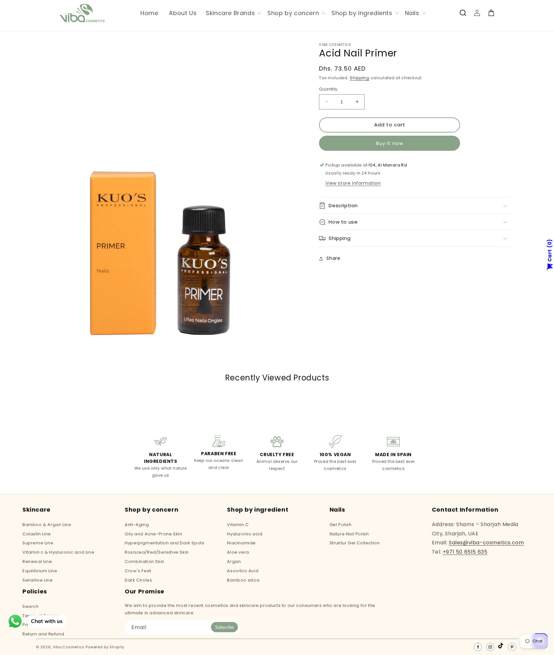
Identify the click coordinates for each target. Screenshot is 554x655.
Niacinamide (241, 543)
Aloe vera (238, 552)
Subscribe (224, 627)
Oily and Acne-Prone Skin (153, 534)
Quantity (328, 89)
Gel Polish (341, 525)
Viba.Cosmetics (69, 647)
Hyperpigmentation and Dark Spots (164, 543)
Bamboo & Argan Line (46, 525)
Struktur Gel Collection (355, 543)
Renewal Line (37, 561)
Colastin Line (36, 534)
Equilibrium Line (39, 571)
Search (30, 606)
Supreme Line (37, 543)
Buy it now (389, 143)
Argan (234, 561)
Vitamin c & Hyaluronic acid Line (58, 552)
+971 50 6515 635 (465, 552)
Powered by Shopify (105, 647)
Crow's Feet (138, 571)
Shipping (359, 78)
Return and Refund (43, 634)
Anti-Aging (137, 525)
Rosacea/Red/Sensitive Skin (157, 552)
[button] (233, 13)
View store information (353, 183)
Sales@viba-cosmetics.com (486, 542)
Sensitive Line (37, 580)
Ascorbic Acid (242, 571)
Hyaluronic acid (244, 534)
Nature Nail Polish (349, 534)
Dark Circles (138, 580)
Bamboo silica (243, 580)
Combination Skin (144, 561)
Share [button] (333, 258)
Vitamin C (237, 525)
